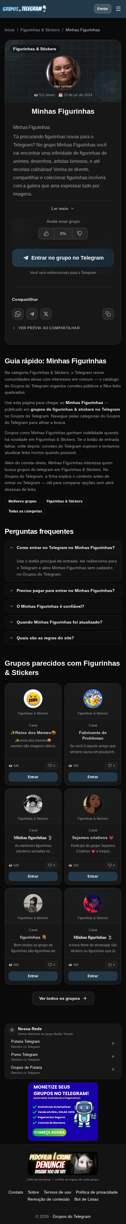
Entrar (33, 777)
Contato (15, 1192)
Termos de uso (57, 1192)
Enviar (102, 9)
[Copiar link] (108, 314)
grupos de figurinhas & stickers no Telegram (75, 409)
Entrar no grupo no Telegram (67, 258)
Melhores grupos (22, 501)
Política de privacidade (97, 1192)
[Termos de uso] (63, 1163)
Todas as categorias (25, 511)
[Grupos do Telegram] (24, 8)
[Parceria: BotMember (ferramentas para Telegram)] (63, 1112)
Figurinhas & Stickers (40, 29)
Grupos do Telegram (72, 1216)
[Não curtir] (79, 234)
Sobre (33, 1192)
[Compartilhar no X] (46, 314)
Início (10, 29)
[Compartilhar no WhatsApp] (18, 314)
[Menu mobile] (118, 9)
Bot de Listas (86, 1199)
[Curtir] (46, 234)
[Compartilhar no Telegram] (32, 314)
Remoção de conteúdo (49, 1199)
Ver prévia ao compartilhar (49, 328)
